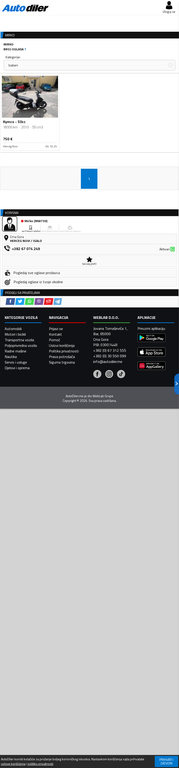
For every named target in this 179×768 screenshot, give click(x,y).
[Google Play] (151, 338)
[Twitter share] (20, 301)
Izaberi (13, 65)
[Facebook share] (10, 301)
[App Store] (151, 352)
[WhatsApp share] (29, 301)
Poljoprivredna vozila (21, 345)
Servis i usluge (16, 362)
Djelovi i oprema (17, 368)
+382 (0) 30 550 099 (109, 356)
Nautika (11, 356)
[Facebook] (97, 374)
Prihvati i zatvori (166, 761)
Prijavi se (56, 328)
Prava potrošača (62, 356)
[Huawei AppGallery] (151, 366)
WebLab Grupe (103, 396)
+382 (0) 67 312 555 (109, 350)
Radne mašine (15, 351)
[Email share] (48, 301)
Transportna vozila (19, 340)
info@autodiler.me (107, 361)
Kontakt (55, 334)
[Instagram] (109, 374)
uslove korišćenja (13, 763)
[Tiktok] (121, 374)
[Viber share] (39, 301)
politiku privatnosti (40, 763)
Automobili (13, 328)
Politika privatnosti (64, 351)
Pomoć (54, 340)
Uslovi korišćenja (62, 345)
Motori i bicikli (15, 334)
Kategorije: (13, 57)
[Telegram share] (57, 301)
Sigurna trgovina (62, 362)
